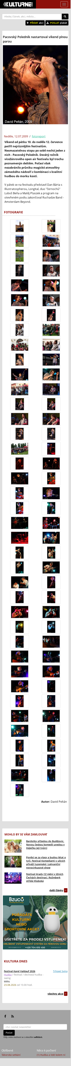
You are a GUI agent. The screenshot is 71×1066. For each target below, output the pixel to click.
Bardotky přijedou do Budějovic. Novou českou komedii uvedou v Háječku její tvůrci (45, 845)
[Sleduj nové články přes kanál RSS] (12, 1016)
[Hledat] (65, 16)
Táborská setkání (11, 1054)
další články (56, 890)
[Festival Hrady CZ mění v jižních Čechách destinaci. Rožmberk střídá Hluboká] (13, 878)
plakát (58, 22)
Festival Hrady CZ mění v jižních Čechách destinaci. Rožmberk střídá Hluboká (44, 877)
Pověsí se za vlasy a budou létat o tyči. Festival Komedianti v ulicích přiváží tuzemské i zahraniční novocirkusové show (46, 862)
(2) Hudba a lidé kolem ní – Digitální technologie (52, 1061)
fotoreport (39, 136)
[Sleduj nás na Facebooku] (5, 1016)
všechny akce (55, 993)
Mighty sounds (10, 1059)
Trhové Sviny (60, 971)
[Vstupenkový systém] (35, 923)
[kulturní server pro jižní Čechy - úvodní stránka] (18, 4)
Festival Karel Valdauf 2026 (19, 971)
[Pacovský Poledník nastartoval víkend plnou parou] (19, 226)
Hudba (8, 974)
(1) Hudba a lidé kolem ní (51, 1054)
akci (36, 22)
